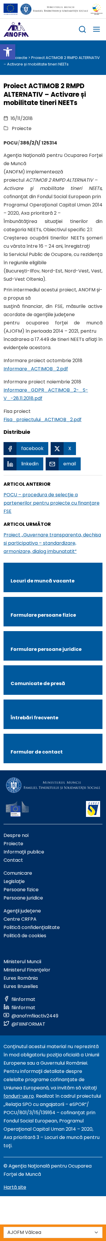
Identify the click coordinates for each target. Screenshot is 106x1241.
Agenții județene (22, 910)
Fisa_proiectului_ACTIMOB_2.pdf (43, 419)
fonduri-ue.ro (19, 1096)
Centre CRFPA (20, 919)
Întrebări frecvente (34, 717)
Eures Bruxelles (21, 986)
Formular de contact (37, 751)
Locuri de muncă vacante (42, 580)
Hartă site (15, 1187)
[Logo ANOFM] (16, 29)
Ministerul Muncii (22, 961)
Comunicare (18, 873)
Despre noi (16, 835)
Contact (13, 860)
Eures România (21, 978)
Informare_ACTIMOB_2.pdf (36, 368)
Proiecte (19, 57)
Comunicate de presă (38, 683)
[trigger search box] (82, 30)
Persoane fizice (21, 889)
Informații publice (24, 851)
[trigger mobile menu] (96, 30)
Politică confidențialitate (32, 927)
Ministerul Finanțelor (27, 969)
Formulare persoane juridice (46, 649)
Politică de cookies (25, 935)
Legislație (14, 881)
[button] (7, 52)
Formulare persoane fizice (43, 615)
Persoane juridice (23, 897)
